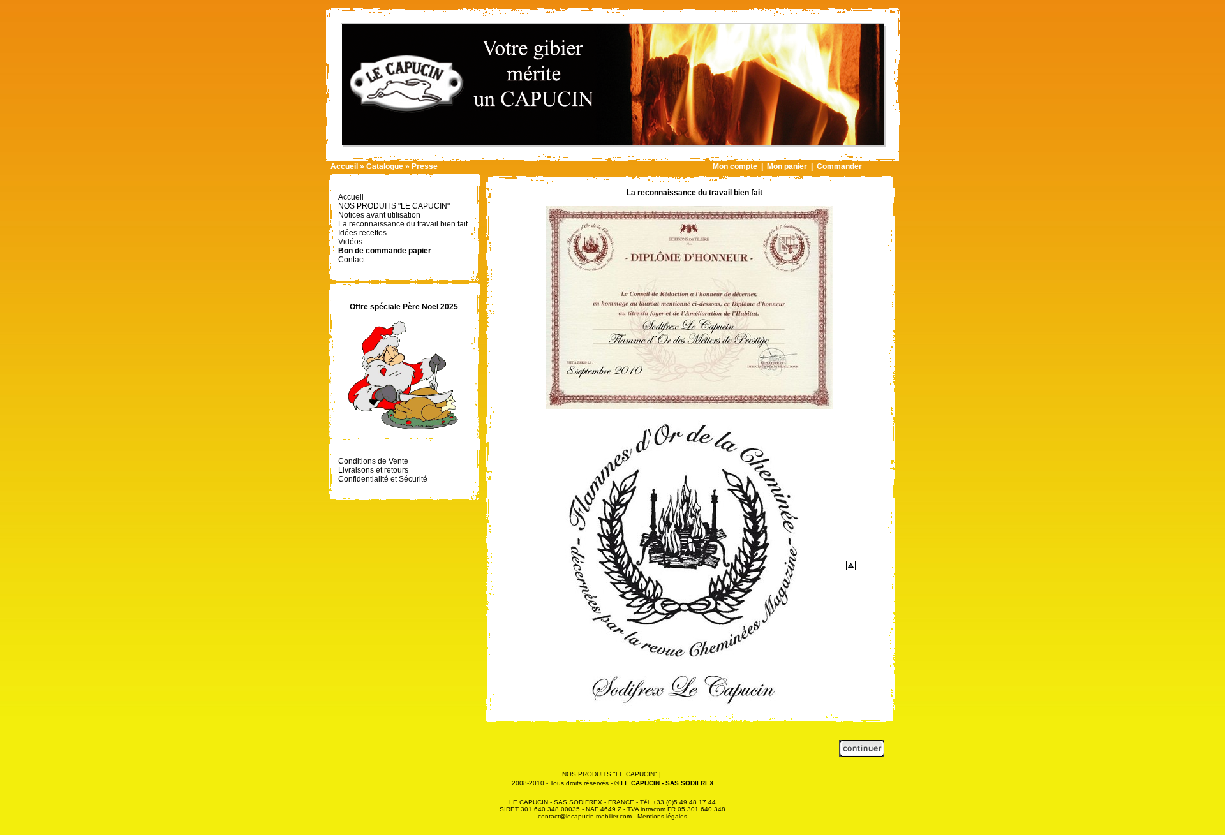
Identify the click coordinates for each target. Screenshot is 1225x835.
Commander (839, 166)
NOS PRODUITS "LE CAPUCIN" (609, 774)
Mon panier (787, 166)
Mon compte (735, 166)
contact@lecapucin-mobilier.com (585, 816)
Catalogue (384, 166)
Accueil (344, 166)
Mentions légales (662, 816)
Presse (425, 166)
